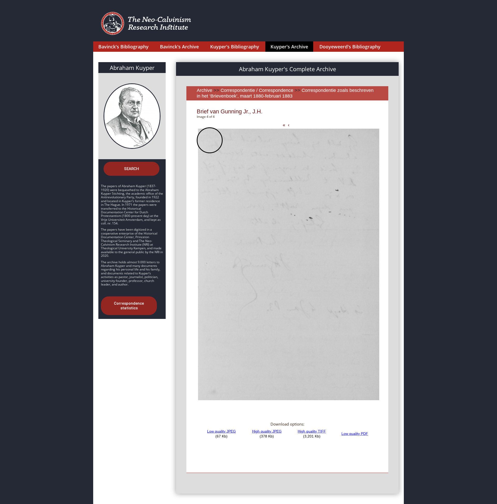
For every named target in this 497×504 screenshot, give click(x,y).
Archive (204, 90)
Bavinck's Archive (179, 46)
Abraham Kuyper (132, 67)
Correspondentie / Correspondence (257, 90)
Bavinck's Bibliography (123, 46)
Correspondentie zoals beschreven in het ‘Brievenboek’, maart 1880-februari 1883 (285, 93)
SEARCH (131, 168)
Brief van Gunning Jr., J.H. (229, 111)
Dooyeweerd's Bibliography (350, 46)
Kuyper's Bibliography (234, 46)
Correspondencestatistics (129, 305)
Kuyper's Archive (289, 46)
